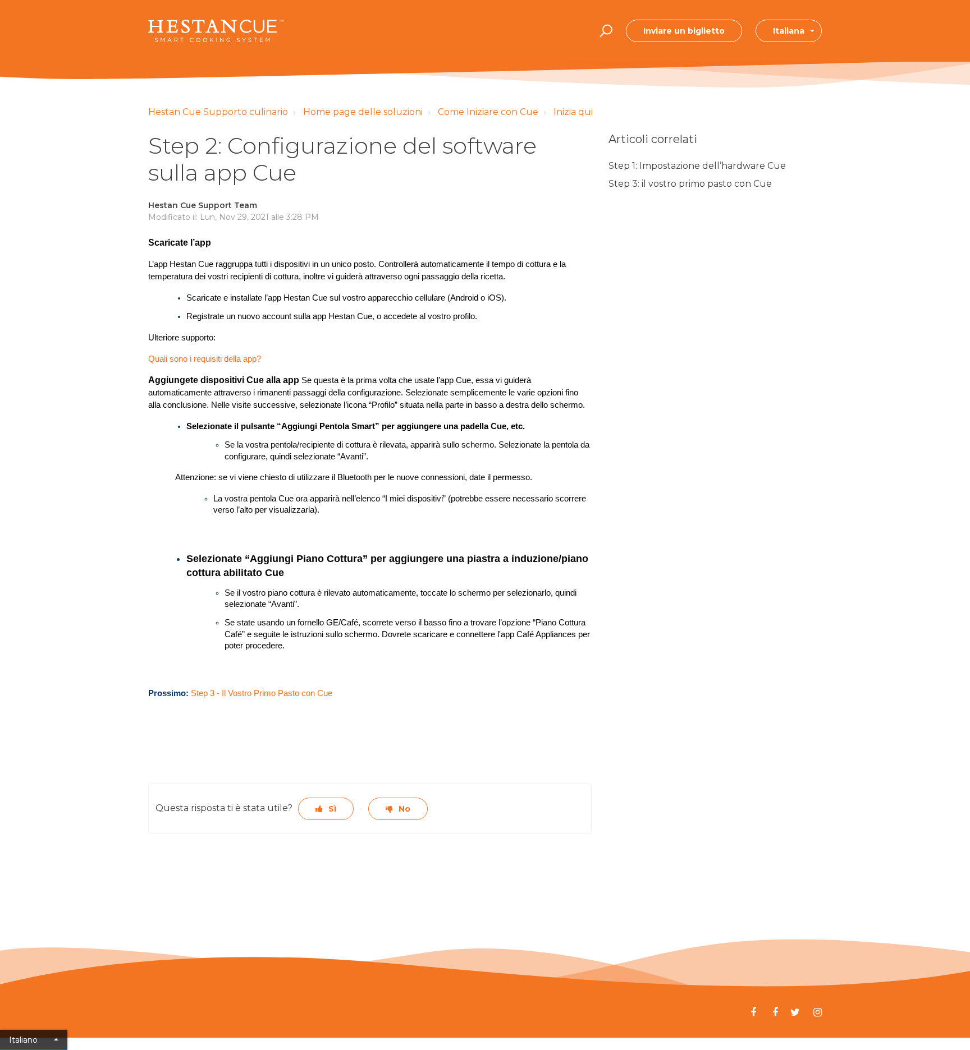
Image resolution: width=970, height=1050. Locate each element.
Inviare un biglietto (684, 31)
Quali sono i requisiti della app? (204, 358)
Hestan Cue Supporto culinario (218, 112)
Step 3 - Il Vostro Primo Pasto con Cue (261, 693)
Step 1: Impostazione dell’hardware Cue (697, 165)
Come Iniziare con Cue (488, 112)
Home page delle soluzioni (363, 112)
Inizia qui (573, 112)
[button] (604, 31)
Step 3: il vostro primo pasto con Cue (690, 183)
